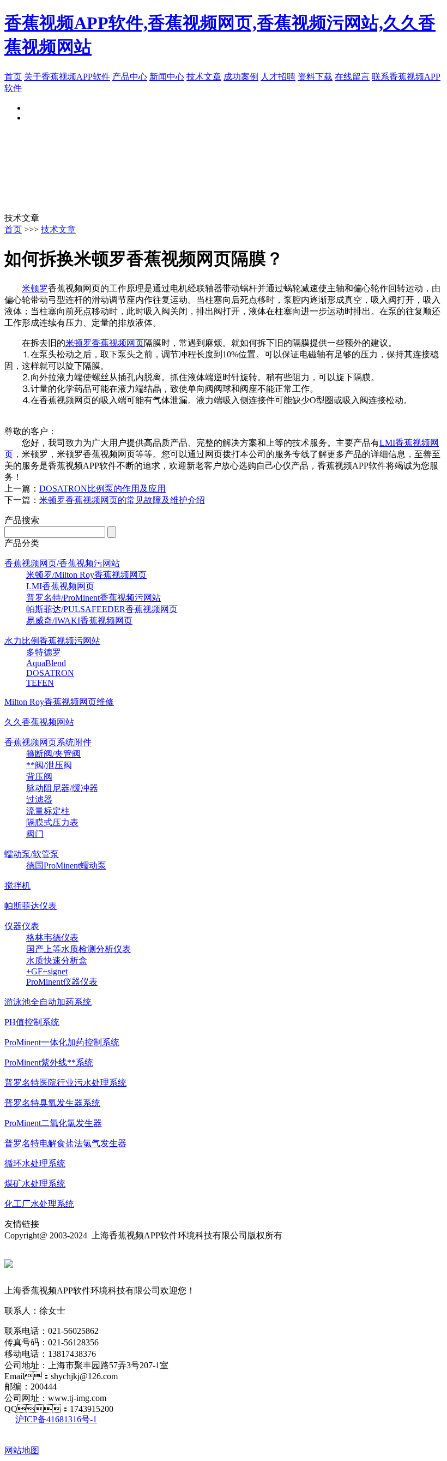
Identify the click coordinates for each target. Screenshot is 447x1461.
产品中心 (129, 76)
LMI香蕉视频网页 (60, 586)
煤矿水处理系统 (34, 1183)
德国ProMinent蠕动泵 (66, 865)
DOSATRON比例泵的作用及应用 (102, 488)
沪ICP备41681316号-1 (56, 1419)
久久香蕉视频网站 (39, 722)
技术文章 (203, 76)
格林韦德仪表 (52, 937)
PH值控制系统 (31, 1022)
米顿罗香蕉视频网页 (104, 343)
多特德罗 (43, 652)
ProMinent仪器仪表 (62, 981)
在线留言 (352, 76)
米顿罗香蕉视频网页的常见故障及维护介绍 (122, 500)
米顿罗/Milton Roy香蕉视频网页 (86, 574)
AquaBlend (46, 663)
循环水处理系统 (34, 1163)
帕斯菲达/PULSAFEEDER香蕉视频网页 (102, 609)
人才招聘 (278, 76)
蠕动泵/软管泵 (31, 854)
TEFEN (40, 682)
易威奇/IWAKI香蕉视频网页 (79, 620)
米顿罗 (35, 288)
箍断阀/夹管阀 (53, 753)
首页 (13, 76)
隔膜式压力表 (52, 822)
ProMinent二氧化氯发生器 (53, 1123)
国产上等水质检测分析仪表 (78, 949)
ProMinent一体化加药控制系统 (61, 1042)
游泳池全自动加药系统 (48, 1002)
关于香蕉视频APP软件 (67, 76)
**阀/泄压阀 (49, 765)
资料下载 (315, 76)
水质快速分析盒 (56, 960)
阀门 (35, 834)
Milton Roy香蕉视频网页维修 (59, 701)
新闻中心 (166, 76)
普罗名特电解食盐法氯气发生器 (65, 1143)
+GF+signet (47, 971)
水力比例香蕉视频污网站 (52, 640)
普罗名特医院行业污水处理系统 (65, 1082)
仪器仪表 (21, 926)
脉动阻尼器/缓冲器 (62, 788)
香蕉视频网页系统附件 (48, 742)
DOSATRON (50, 673)
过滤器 (39, 799)
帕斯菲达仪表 (30, 906)
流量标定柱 (48, 811)
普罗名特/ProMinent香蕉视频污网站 (93, 597)
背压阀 (39, 776)
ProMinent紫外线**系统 (48, 1062)
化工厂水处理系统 (39, 1203)
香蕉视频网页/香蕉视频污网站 (62, 563)
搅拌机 (17, 885)
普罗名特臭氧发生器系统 (52, 1102)
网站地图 (21, 1450)
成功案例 (241, 76)
